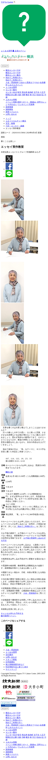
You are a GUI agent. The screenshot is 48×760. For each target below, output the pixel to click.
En (6, 2)
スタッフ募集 (11, 660)
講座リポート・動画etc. (27, 102)
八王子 (42, 92)
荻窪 (19, 92)
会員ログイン (20, 51)
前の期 (10, 472)
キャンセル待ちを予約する (12, 613)
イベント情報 (11, 102)
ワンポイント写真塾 (26, 104)
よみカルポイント (15, 85)
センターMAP (11, 92)
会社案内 (9, 655)
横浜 (27, 95)
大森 (19, 95)
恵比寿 (24, 92)
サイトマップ (11, 669)
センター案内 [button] (11, 90)
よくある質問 (11, 87)
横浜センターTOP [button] (13, 70)
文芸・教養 (10, 123)
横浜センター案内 (13, 75)
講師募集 (9, 109)
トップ (8, 119)
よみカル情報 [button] (11, 100)
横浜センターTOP (13, 73)
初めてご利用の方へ (14, 80)
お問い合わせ (11, 114)
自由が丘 (40, 95)
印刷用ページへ (9, 616)
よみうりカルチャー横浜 (16, 121)
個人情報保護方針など (15, 664)
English (10, 2)
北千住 (36, 92)
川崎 (23, 95)
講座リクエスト (12, 112)
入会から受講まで (26, 83)
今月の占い (12, 104)
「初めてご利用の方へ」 (26, 526)
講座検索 (9, 107)
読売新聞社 (10, 662)
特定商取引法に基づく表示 (17, 667)
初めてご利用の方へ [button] (14, 78)
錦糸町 (30, 92)
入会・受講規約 (12, 83)
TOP (2, 2)
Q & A (36, 83)
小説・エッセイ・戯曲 (15, 126)
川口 (34, 95)
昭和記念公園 (11, 95)
